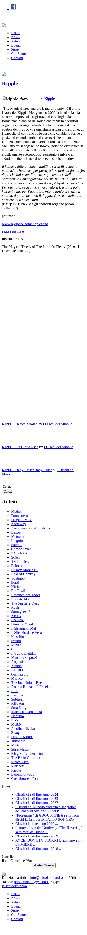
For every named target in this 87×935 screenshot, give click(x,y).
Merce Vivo (20, 762)
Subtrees (17, 699)
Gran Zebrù (19, 674)
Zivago (16, 733)
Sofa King (18, 708)
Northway (18, 524)
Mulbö (16, 724)
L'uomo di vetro (23, 774)
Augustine (18, 662)
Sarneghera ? (20, 612)
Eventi (16, 45)
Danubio (17, 716)
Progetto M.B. (21, 520)
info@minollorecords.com (49, 878)
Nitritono (17, 587)
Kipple (10, 83)
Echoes (16, 566)
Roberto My (20, 599)
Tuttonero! (18, 741)
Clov (14, 649)
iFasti (15, 582)
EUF (14, 691)
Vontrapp (18, 578)
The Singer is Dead (25, 603)
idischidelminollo (14, 886)
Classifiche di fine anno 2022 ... (39, 803)
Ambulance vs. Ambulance (31, 528)
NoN (15, 720)
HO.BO (17, 670)
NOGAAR (19, 553)
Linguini (17, 541)
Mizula (16, 645)
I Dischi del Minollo (57, 424)
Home (15, 33)
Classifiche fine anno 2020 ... (36, 824)
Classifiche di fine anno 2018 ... (38, 849)
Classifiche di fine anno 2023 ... (39, 799)
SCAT (15, 557)
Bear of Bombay (23, 574)
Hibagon (17, 703)
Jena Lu (17, 695)
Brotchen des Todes (25, 595)
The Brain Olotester (25, 758)
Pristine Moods (22, 737)
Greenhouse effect (24, 779)
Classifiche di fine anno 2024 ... (39, 794)
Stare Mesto (20, 749)
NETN (16, 616)
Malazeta (17, 766)
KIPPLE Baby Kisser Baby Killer (27, 470)
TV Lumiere (20, 562)
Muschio (17, 637)
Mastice (17, 678)
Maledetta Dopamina (26, 712)
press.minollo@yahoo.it (31, 882)
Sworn (16, 641)
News (15, 37)
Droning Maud (22, 624)
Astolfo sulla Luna (24, 728)
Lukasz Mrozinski (24, 570)
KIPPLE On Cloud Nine (20, 447)
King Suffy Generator (27, 754)
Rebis (15, 607)
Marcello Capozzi (24, 658)
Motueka (17, 536)
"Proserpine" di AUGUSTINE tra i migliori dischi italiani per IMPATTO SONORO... (47, 817)
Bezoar (16, 532)
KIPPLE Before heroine (19, 424)
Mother (16, 511)
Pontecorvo (19, 516)
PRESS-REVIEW (13, 231)
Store (15, 49)
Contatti (17, 58)
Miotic (16, 745)
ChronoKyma (21, 549)
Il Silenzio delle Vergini (28, 632)
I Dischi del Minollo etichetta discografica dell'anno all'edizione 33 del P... (45, 809)
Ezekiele (17, 620)
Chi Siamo (19, 54)
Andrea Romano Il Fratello (31, 687)
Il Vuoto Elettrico (23, 653)
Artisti (15, 41)
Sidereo (16, 545)
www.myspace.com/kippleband (25, 224)
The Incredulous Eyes (27, 683)
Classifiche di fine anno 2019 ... (38, 836)
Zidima (16, 666)
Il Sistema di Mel (23, 628)
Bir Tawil (18, 591)
